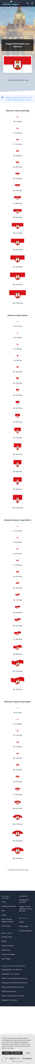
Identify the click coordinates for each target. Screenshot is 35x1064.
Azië (2, 911)
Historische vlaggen (8, 954)
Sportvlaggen (6, 959)
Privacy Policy (19, 1061)
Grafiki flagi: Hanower (8, 991)
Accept (17, 1053)
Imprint (14, 1061)
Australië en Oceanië (8, 906)
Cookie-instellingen (25, 931)
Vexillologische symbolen (24, 901)
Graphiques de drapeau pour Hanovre (14, 983)
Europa (3, 915)
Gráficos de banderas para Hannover (14, 978)
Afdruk (21, 922)
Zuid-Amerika (5, 926)
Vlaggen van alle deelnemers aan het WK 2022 (26, 909)
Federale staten (6, 937)
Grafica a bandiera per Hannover (12, 987)
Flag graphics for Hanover (10, 974)
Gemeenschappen (7, 946)
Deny (7, 1053)
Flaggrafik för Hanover (9, 1000)
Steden (4, 941)
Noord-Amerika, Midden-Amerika (7, 920)
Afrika (3, 902)
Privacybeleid (23, 926)
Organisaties (5, 950)
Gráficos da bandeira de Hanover (13, 996)
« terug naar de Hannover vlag (17, 80)
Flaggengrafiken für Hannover (11, 970)
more (28, 1053)
